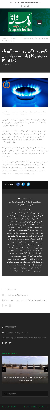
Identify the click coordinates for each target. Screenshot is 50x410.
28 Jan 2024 (6, 65)
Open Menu (39, 22)
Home (4, 38)
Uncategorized (14, 38)
